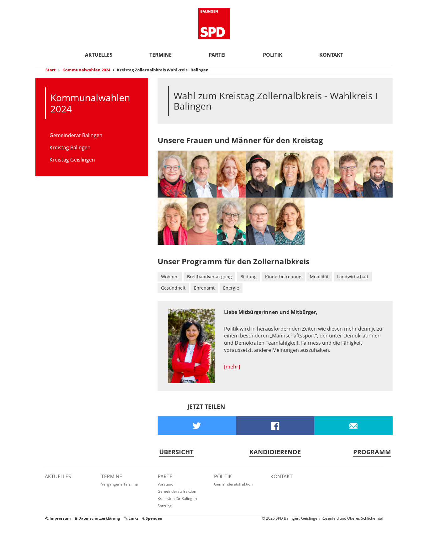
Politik (272, 54)
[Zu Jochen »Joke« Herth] (202, 174)
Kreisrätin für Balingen (177, 498)
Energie (231, 288)
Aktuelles (98, 54)
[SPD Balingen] (214, 23)
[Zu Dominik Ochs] (260, 174)
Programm (372, 452)
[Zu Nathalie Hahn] (172, 221)
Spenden (153, 518)
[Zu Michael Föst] (260, 221)
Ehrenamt (204, 288)
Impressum (60, 518)
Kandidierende (275, 452)
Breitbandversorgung (209, 277)
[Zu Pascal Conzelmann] (202, 221)
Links (133, 518)
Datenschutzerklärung (98, 518)
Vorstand (165, 484)
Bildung (248, 277)
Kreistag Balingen (70, 147)
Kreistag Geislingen (72, 159)
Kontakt (331, 54)
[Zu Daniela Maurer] (231, 221)
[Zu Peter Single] (319, 174)
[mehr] (232, 366)
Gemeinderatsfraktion (177, 491)
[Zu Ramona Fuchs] (290, 221)
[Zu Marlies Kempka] (348, 174)
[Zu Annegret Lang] (290, 174)
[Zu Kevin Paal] (378, 174)
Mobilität (319, 277)
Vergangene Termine (119, 484)
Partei (217, 54)
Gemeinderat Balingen (76, 135)
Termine (160, 54)
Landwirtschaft (352, 277)
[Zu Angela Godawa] (172, 174)
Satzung (165, 505)
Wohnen (170, 277)
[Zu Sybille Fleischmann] (231, 174)
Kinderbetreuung (283, 277)
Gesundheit (173, 288)
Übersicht (176, 452)
